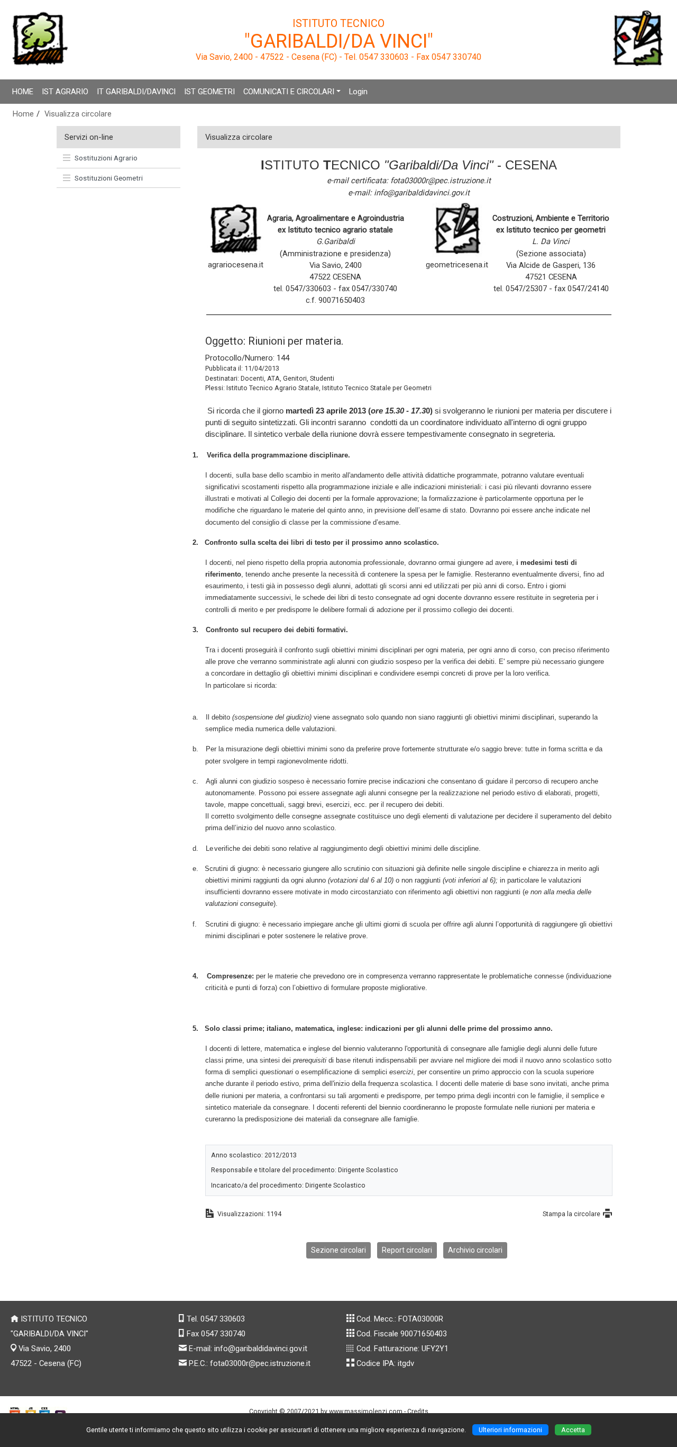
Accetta (573, 1430)
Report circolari (407, 1250)
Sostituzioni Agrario (106, 158)
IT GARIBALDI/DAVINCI (136, 91)
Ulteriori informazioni (510, 1430)
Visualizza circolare (78, 114)
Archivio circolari (475, 1250)
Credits (417, 1411)
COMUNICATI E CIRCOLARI (288, 91)
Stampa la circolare (571, 1214)
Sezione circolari (338, 1250)
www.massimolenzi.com (365, 1411)
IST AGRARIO (65, 91)
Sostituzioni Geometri (109, 178)
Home (23, 114)
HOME (22, 91)
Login (358, 91)
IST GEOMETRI (209, 91)
